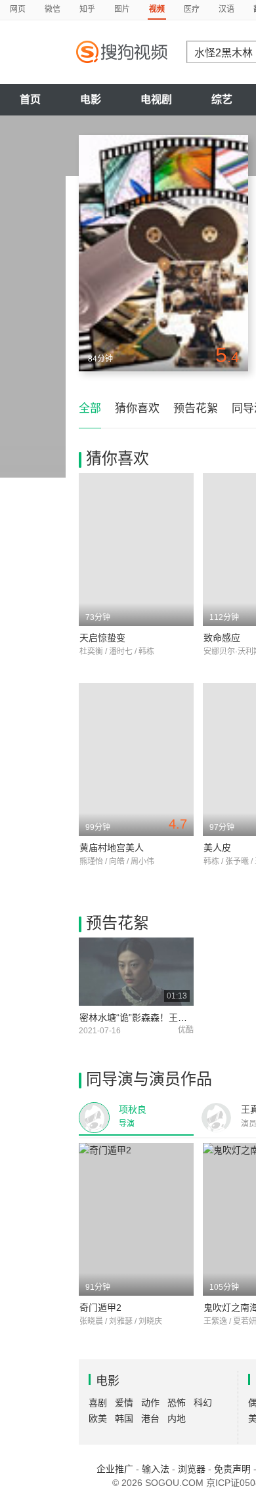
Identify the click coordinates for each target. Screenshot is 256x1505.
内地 (176, 1418)
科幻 (203, 1402)
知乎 (87, 9)
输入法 (155, 1469)
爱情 (124, 1402)
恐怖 (176, 1402)
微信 (52, 9)
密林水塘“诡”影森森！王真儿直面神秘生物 (165, 1017)
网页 (18, 9)
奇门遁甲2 (100, 1307)
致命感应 (221, 637)
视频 (157, 9)
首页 (30, 99)
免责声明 (232, 1469)
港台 (150, 1418)
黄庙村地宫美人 (111, 847)
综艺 (221, 99)
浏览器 (191, 1469)
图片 (122, 9)
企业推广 (114, 1469)
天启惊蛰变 (102, 637)
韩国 (124, 1418)
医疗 (192, 9)
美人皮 (217, 847)
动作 (150, 1402)
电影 (90, 99)
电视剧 (156, 99)
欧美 (98, 1418)
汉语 (226, 9)
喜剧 (98, 1402)
